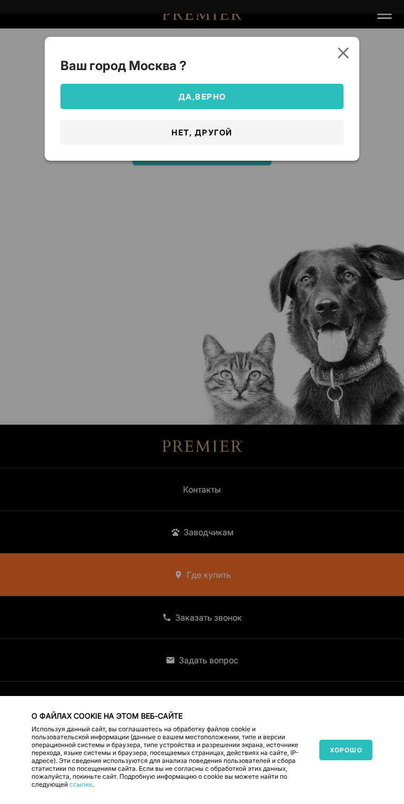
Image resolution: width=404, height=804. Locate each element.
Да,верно (202, 97)
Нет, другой (202, 133)
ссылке (80, 784)
